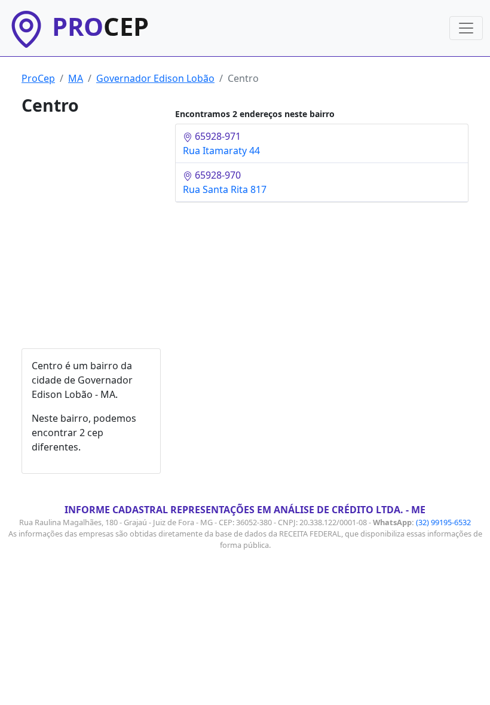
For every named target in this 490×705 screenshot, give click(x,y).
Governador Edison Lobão (155, 78)
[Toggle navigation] (466, 28)
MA (75, 78)
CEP (100, 26)
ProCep (38, 78)
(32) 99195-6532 (443, 522)
